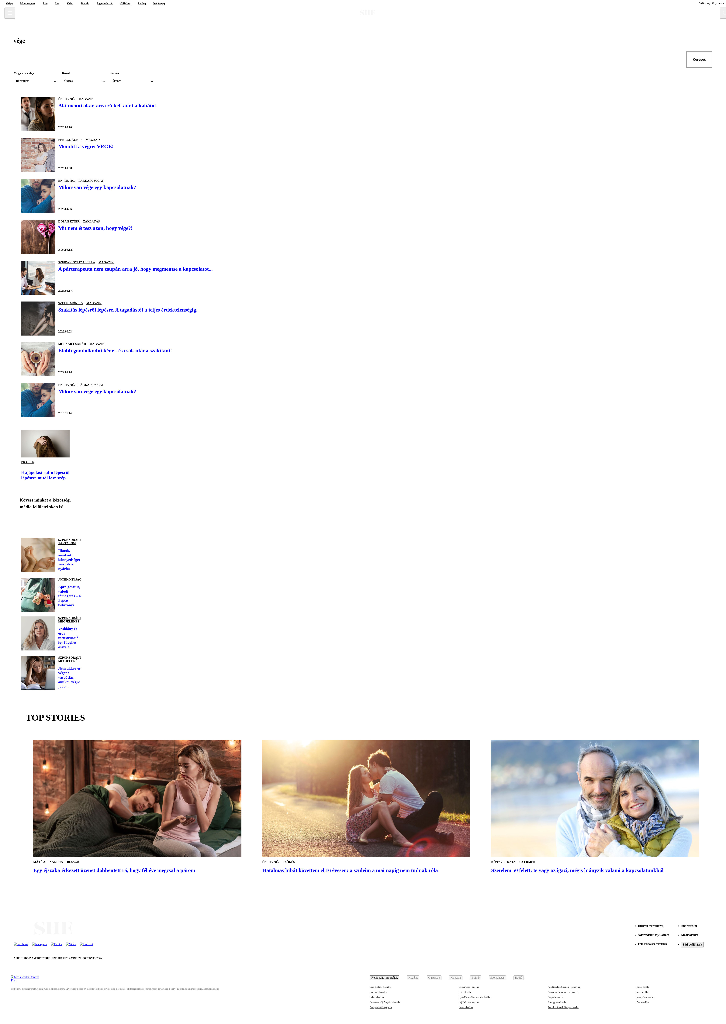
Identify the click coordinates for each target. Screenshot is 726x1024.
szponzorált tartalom (69, 541)
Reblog (142, 3)
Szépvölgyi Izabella (76, 262)
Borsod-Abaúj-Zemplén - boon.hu (385, 1002)
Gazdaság (434, 977)
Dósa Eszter (69, 221)
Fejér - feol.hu (465, 992)
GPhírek (125, 3)
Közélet (413, 977)
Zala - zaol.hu (643, 1002)
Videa (70, 3)
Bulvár (476, 977)
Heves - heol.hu (466, 1007)
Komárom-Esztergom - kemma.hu (563, 992)
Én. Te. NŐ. (66, 99)
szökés (289, 862)
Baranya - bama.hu (378, 992)
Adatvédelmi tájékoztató (653, 934)
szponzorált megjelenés (69, 619)
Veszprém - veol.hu (645, 997)
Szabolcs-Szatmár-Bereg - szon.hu (563, 1007)
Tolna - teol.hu (643, 987)
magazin (86, 99)
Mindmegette (27, 3)
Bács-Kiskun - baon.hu (380, 987)
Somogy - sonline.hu (557, 1002)
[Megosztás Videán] (77, 522)
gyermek (527, 862)
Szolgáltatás (497, 977)
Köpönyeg (159, 3)
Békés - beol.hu (377, 997)
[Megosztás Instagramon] (51, 522)
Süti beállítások (692, 944)
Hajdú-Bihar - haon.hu (469, 1002)
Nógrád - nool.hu (555, 997)
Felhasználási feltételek (652, 944)
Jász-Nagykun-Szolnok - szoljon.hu (564, 987)
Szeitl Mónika (70, 303)
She (57, 3)
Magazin (456, 977)
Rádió (518, 977)
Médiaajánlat (689, 934)
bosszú (73, 862)
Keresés (699, 59)
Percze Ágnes (70, 139)
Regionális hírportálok (384, 977)
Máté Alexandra (48, 862)
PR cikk (27, 462)
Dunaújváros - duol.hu (469, 987)
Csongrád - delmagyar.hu (381, 1007)
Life (45, 3)
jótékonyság (69, 579)
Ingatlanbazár (105, 3)
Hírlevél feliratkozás (650, 925)
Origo (9, 3)
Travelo (85, 3)
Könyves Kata (503, 862)
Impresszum (689, 925)
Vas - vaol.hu (642, 992)
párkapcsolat (91, 180)
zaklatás (91, 221)
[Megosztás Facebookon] (26, 522)
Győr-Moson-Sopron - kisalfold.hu (474, 997)
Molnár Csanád (72, 344)
